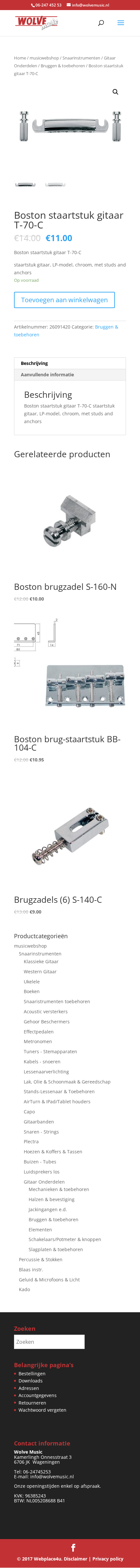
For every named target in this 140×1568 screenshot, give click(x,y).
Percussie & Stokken (41, 1259)
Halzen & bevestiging (52, 1199)
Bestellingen (32, 1373)
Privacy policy (107, 1559)
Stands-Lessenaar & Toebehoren (59, 1091)
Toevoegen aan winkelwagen (64, 299)
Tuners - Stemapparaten (50, 1051)
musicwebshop (44, 58)
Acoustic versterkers (46, 1011)
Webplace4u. (48, 1559)
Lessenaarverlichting (46, 1072)
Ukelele (32, 981)
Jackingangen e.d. (48, 1209)
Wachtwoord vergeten (42, 1410)
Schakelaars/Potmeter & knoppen (65, 1239)
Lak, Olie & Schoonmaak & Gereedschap (67, 1082)
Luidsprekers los (42, 1172)
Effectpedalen (39, 1032)
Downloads (31, 1381)
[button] (115, 92)
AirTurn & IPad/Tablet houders (57, 1101)
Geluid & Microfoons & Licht (49, 1279)
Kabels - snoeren (42, 1061)
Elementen (40, 1229)
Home (20, 58)
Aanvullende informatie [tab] (47, 374)
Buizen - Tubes (40, 1162)
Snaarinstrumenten (81, 58)
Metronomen (38, 1041)
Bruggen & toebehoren (63, 66)
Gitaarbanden (39, 1122)
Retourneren (32, 1403)
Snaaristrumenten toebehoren (57, 1001)
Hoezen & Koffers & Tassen (53, 1151)
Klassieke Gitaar (41, 961)
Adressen (29, 1388)
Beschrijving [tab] (34, 363)
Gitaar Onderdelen (44, 1182)
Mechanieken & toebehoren (59, 1189)
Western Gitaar (40, 971)
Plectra (31, 1141)
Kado (24, 1289)
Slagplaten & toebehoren (56, 1249)
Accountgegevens (38, 1395)
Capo (29, 1111)
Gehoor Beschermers (47, 1021)
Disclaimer (75, 1559)
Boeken (32, 991)
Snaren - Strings (41, 1132)
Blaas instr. (31, 1269)
